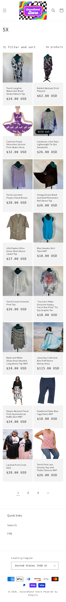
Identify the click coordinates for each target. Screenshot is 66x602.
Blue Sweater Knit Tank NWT (46, 249)
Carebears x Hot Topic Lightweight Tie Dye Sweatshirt (48, 144)
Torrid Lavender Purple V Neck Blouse (16, 196)
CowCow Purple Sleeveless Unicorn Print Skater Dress (16, 144)
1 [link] (18, 492)
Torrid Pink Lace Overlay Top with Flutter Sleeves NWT (47, 467)
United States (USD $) (31, 565)
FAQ (9, 533)
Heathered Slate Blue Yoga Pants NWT (47, 412)
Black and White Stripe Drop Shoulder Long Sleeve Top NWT (17, 360)
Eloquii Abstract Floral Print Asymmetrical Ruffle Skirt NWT (17, 414)
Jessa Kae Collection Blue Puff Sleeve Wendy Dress (47, 360)
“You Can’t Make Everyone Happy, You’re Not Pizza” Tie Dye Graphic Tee (47, 306)
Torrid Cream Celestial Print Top (17, 303)
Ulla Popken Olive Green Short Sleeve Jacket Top (15, 251)
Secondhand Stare (31, 592)
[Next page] (48, 493)
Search (12, 525)
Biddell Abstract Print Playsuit (48, 89)
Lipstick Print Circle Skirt (16, 466)
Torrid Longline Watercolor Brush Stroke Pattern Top (15, 91)
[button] (5, 10)
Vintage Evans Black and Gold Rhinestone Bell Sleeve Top (47, 197)
